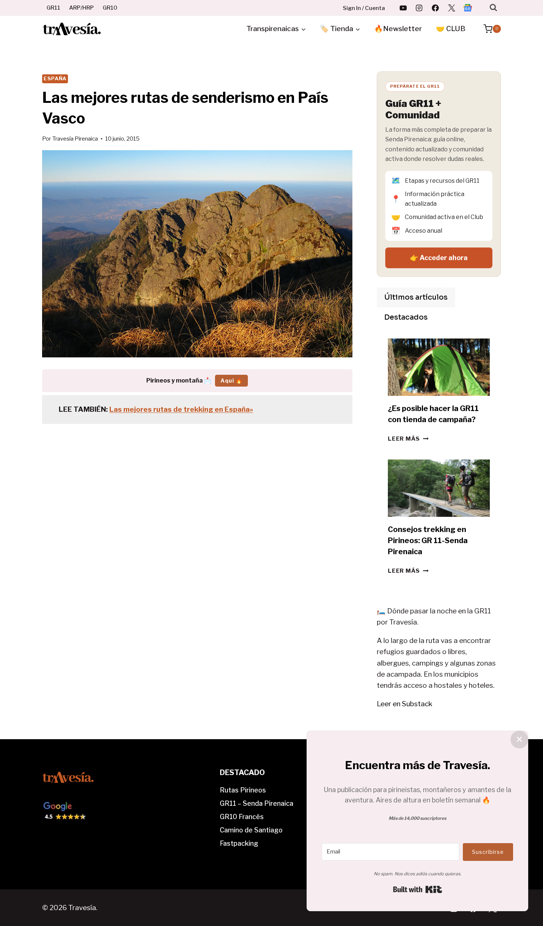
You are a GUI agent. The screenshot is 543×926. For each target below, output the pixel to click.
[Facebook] (435, 8)
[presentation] (439, 367)
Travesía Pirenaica (75, 138)
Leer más (408, 438)
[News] (468, 8)
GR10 (110, 7)
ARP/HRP (81, 7)
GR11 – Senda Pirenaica (256, 803)
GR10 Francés (242, 817)
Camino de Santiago (251, 830)
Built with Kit (417, 889)
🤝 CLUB (450, 28)
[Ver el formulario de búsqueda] (493, 7)
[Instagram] (419, 8)
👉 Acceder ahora (439, 258)
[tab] (416, 297)
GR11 (53, 7)
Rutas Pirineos (243, 790)
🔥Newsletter (398, 28)
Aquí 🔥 (231, 380)
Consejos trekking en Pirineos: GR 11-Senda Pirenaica (428, 540)
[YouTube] (403, 8)
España (55, 78)
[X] (451, 8)
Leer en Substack (404, 704)
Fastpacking (239, 843)
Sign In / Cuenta (364, 8)
